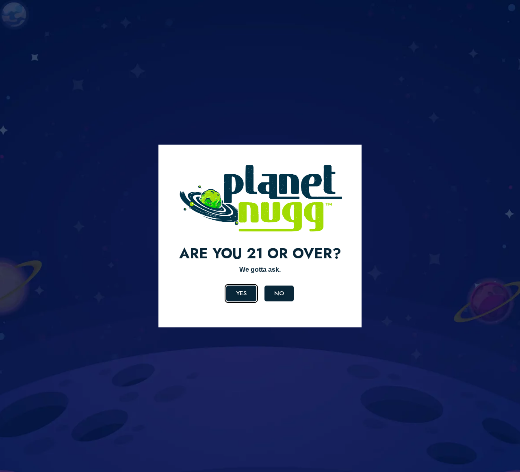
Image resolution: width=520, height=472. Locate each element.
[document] (260, 236)
